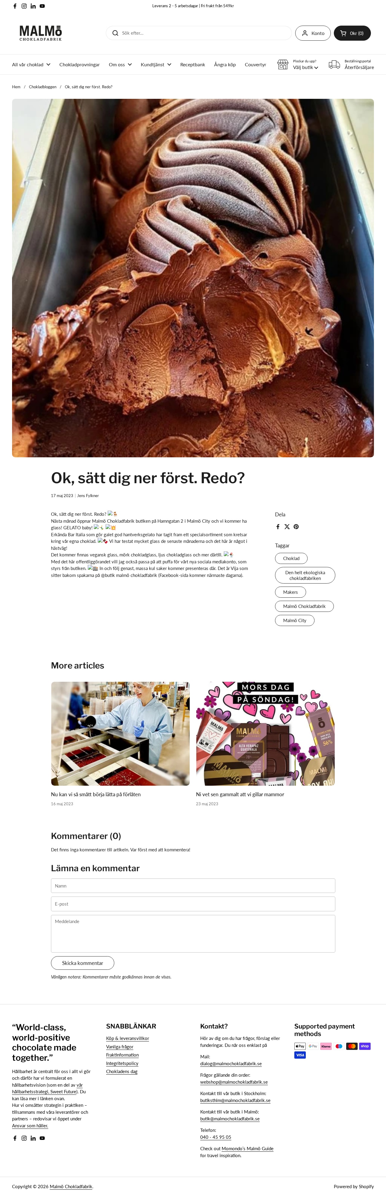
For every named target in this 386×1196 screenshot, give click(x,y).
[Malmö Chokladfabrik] (40, 33)
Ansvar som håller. (30, 1125)
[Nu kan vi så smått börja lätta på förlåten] (120, 733)
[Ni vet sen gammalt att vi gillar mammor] (265, 733)
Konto (318, 33)
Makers (290, 592)
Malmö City (294, 620)
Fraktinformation (122, 1054)
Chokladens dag (122, 1071)
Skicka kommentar (82, 963)
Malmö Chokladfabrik (304, 606)
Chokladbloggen (42, 86)
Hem (16, 86)
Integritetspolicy (122, 1063)
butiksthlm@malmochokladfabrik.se (235, 1100)
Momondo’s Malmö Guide (248, 1148)
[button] (352, 33)
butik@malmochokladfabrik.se (230, 1118)
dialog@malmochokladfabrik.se (231, 1063)
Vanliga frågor (119, 1046)
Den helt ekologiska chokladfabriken (305, 575)
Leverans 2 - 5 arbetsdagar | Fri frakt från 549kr (193, 6)
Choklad (291, 558)
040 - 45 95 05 (215, 1137)
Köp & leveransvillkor (127, 1038)
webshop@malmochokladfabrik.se (234, 1082)
